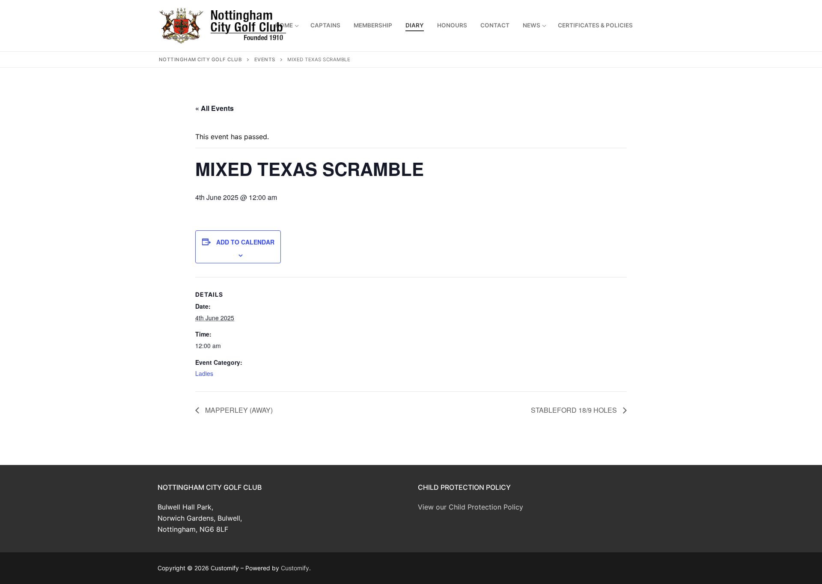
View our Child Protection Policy (470, 507)
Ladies (204, 373)
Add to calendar (245, 242)
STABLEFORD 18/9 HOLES (575, 410)
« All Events (214, 108)
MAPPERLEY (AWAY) (238, 410)
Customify (295, 568)
